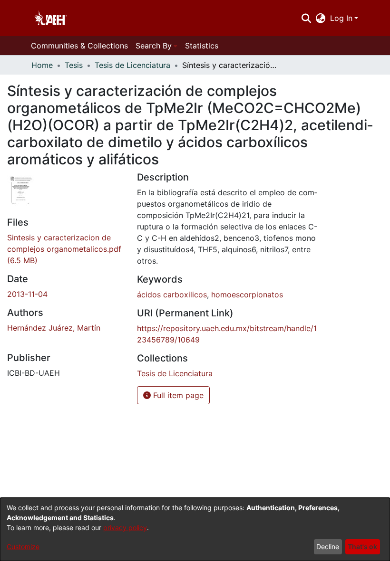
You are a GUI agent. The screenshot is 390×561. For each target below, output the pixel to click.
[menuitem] (321, 18)
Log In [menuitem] (341, 18)
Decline (327, 546)
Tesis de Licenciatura (132, 65)
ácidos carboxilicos (172, 294)
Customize (23, 546)
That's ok (362, 546)
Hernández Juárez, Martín (53, 328)
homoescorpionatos (247, 294)
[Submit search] (306, 18)
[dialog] (195, 529)
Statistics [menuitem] (201, 45)
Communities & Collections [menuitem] (79, 45)
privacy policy (125, 527)
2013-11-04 (27, 294)
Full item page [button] (177, 395)
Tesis (74, 65)
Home (42, 65)
